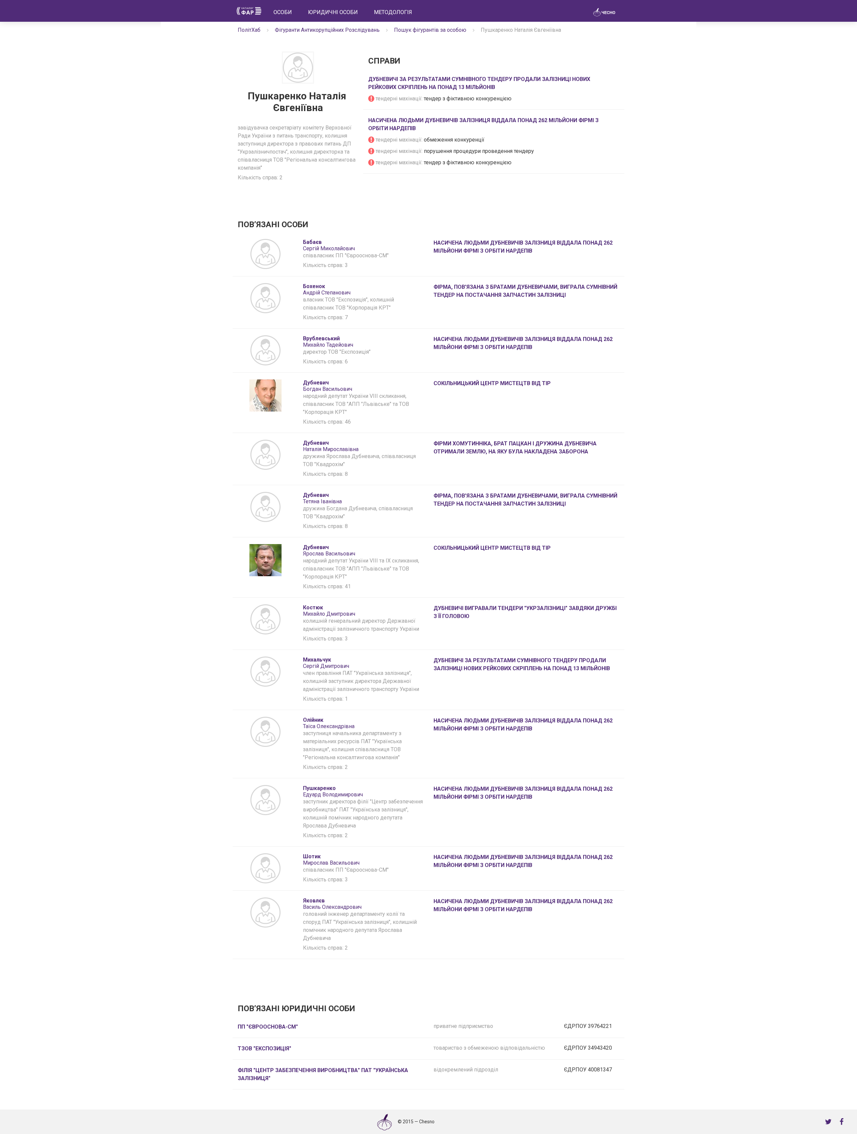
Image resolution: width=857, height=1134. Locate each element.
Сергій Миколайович (329, 245)
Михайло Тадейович (328, 341)
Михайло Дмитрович (329, 610)
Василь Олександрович (332, 903)
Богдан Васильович (327, 385)
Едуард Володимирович (333, 791)
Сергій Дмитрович (326, 663)
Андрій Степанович (326, 289)
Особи (283, 12)
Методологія (393, 12)
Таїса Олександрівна (329, 723)
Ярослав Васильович (329, 550)
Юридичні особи (333, 12)
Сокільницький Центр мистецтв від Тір (492, 383)
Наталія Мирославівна (331, 446)
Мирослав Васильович (331, 859)
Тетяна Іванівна (322, 498)
